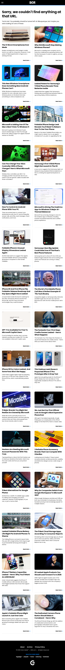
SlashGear (46, 656)
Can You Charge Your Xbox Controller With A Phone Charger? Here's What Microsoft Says (16, 167)
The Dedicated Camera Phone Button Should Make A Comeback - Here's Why (47, 615)
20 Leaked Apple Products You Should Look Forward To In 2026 (48, 573)
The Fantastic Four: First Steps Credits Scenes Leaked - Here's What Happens (48, 332)
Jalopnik (25, 656)
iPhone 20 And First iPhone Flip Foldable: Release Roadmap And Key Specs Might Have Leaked (16, 291)
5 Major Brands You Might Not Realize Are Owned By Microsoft (15, 411)
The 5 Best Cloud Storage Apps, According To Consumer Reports (49, 532)
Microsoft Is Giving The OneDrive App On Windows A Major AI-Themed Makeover (48, 209)
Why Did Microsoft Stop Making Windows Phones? (48, 46)
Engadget (19, 656)
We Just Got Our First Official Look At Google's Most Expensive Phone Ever (48, 412)
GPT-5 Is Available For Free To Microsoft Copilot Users (15, 331)
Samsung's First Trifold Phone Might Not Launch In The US (47, 165)
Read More (26, 60)
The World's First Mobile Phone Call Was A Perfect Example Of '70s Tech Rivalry (48, 291)
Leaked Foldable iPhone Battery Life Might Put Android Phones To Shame (16, 533)
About (22, 647)
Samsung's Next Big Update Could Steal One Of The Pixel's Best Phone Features (47, 250)
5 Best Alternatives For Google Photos (15, 491)
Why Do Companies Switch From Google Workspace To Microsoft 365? (49, 492)
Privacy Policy (40, 647)
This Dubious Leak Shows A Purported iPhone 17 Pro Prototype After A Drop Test (46, 371)
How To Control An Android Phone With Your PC (13, 208)
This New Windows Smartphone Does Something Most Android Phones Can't (15, 85)
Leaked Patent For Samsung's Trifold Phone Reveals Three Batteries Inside (47, 85)
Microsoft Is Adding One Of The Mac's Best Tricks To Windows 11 (15, 125)
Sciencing (38, 656)
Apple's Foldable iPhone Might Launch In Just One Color (15, 614)
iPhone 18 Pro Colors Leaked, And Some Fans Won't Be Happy (16, 370)
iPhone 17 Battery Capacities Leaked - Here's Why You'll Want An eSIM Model (16, 574)
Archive (29, 647)
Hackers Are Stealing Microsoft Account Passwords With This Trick (15, 451)
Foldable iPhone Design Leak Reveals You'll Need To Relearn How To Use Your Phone (48, 126)
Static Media (24, 650)
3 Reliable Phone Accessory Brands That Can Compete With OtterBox (48, 451)
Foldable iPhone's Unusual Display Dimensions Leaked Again (14, 250)
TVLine (32, 656)
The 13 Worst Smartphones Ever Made (15, 46)
